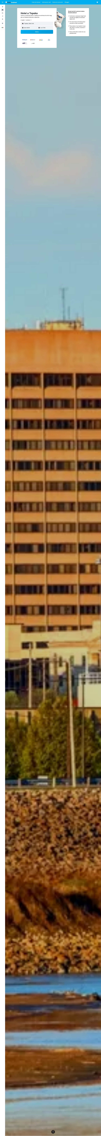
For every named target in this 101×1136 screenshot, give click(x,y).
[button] (2, 2)
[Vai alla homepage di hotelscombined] (11, 2)
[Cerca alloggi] (2, 9)
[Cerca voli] (2, 6)
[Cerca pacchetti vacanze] (2, 16)
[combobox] (26, 20)
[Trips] (2, 23)
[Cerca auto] (2, 12)
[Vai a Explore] (2, 19)
